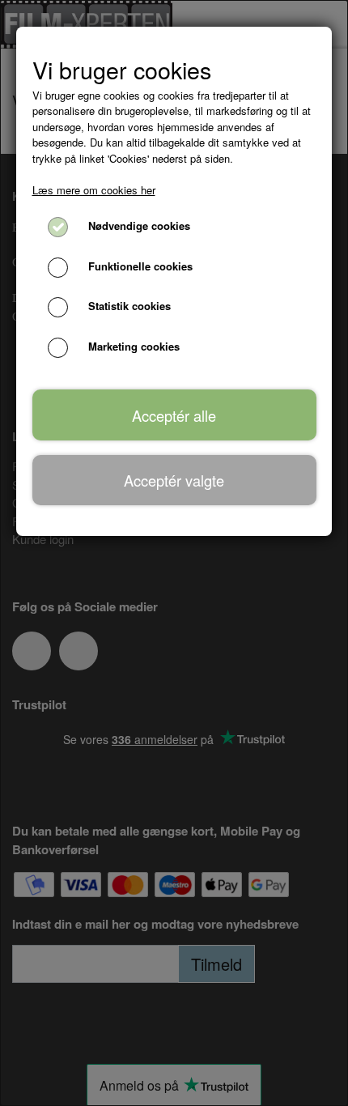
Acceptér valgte (174, 480)
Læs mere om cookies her (93, 190)
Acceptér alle (174, 415)
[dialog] (174, 553)
